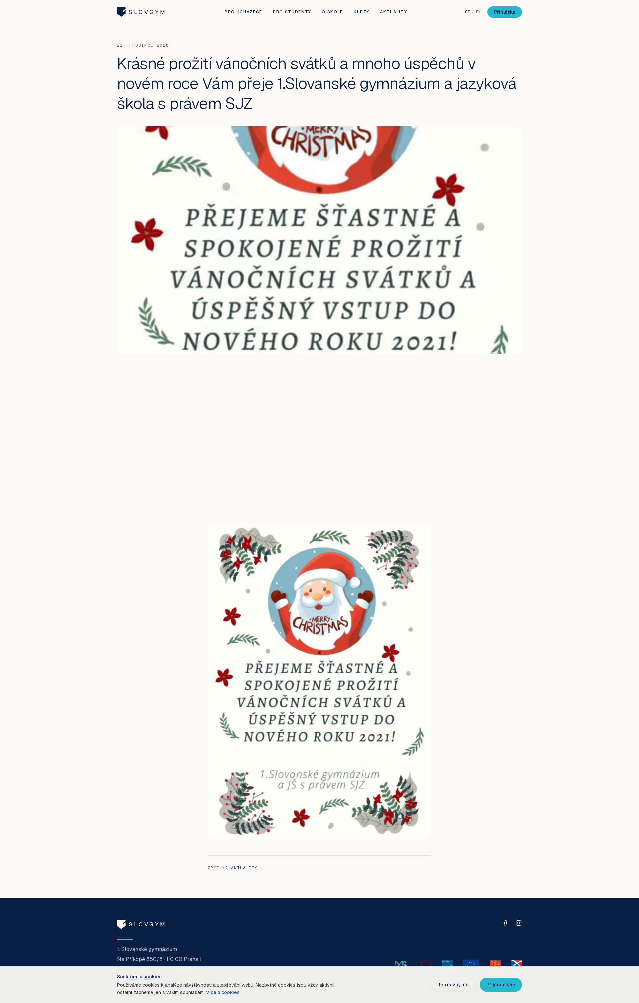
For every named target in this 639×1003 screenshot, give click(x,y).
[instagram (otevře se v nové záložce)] (518, 923)
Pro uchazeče (243, 12)
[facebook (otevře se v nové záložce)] (505, 923)
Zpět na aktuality (236, 868)
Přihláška (504, 12)
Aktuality (393, 12)
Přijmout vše (500, 985)
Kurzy (361, 12)
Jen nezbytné (453, 985)
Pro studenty (292, 12)
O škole (332, 12)
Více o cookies (223, 992)
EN (478, 12)
